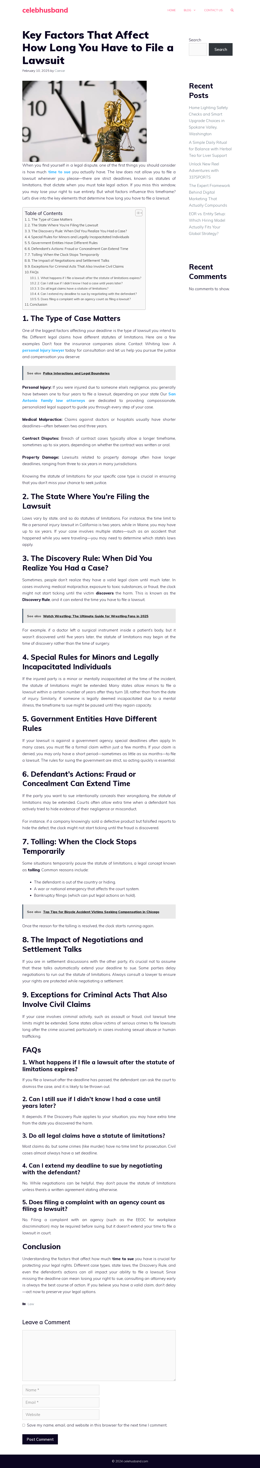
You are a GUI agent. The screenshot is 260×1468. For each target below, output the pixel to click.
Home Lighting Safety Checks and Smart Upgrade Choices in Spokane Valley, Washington (208, 120)
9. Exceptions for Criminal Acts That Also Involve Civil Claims (76, 266)
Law (31, 1304)
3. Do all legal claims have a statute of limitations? (72, 288)
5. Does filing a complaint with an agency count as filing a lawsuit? (84, 299)
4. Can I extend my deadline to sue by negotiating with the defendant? (87, 294)
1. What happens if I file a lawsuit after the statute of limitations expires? (89, 278)
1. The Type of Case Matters (50, 219)
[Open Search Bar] (232, 10)
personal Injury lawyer (43, 350)
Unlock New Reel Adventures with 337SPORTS (204, 170)
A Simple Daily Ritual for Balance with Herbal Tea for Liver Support (210, 149)
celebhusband (45, 10)
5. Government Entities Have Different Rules (63, 243)
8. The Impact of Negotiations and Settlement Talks (68, 260)
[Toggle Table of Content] (136, 212)
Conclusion (38, 304)
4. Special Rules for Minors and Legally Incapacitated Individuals (78, 237)
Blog (187, 10)
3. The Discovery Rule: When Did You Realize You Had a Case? (77, 231)
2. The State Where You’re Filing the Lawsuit (63, 225)
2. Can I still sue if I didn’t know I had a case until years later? (80, 283)
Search (195, 39)
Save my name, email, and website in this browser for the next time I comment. (97, 1425)
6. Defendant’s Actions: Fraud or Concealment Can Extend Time (78, 248)
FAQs (34, 272)
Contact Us (213, 10)
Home (172, 10)
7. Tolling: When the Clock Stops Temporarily (63, 254)
